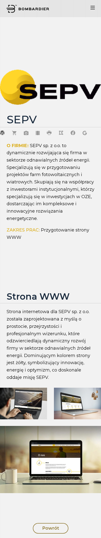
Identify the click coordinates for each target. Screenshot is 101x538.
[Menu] (92, 8)
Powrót (50, 528)
